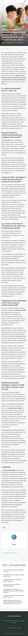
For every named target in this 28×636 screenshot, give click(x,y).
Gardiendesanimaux (14, 616)
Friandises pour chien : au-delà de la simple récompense (12, 580)
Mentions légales (11, 627)
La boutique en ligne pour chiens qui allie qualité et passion (13, 596)
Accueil (3, 48)
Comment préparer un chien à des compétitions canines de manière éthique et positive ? (13, 590)
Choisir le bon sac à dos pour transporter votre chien (13, 570)
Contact (19, 627)
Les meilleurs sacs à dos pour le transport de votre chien (13, 575)
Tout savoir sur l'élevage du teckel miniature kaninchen (11, 585)
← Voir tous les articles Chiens (9, 552)
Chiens (4, 25)
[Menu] (25, 1)
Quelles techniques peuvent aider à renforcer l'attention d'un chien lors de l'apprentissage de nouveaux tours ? (12, 602)
